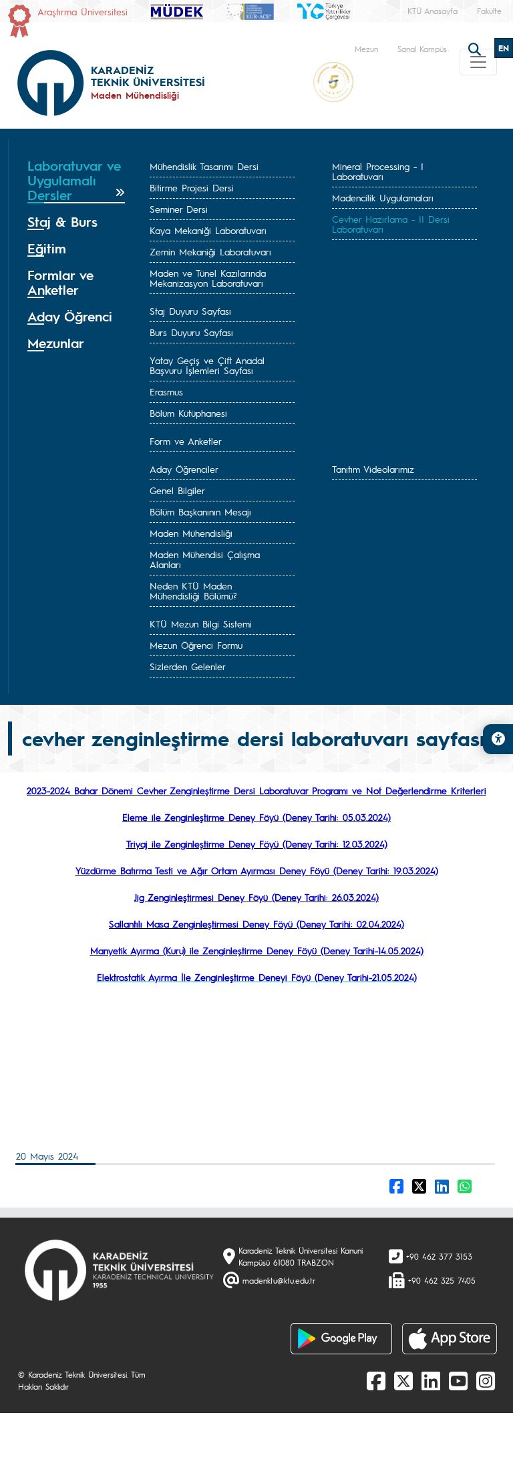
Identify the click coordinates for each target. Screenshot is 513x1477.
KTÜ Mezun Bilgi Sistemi (201, 623)
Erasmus (166, 391)
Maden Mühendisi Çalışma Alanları (205, 559)
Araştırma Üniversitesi (82, 11)
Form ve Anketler (186, 441)
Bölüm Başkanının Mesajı (200, 511)
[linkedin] (430, 1380)
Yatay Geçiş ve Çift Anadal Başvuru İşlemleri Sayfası (207, 365)
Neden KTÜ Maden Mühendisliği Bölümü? (193, 590)
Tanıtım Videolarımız (373, 469)
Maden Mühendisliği (191, 533)
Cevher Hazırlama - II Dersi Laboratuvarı (391, 224)
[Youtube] (458, 1380)
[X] (403, 1380)
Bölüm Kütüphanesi (188, 413)
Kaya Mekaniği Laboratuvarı (208, 230)
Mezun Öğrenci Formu (196, 645)
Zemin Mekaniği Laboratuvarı (210, 251)
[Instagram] (485, 1380)
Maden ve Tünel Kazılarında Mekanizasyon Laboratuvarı (208, 278)
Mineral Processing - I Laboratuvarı (377, 171)
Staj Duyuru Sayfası (190, 311)
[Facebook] (376, 1380)
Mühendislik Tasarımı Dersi (204, 166)
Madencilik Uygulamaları (383, 197)
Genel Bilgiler (177, 490)
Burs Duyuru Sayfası (191, 332)
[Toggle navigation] (478, 62)
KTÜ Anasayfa (432, 10)
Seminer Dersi (179, 209)
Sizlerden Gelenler (188, 666)
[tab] (76, 181)
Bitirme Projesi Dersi (192, 187)
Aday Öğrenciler (184, 469)
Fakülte (489, 10)
